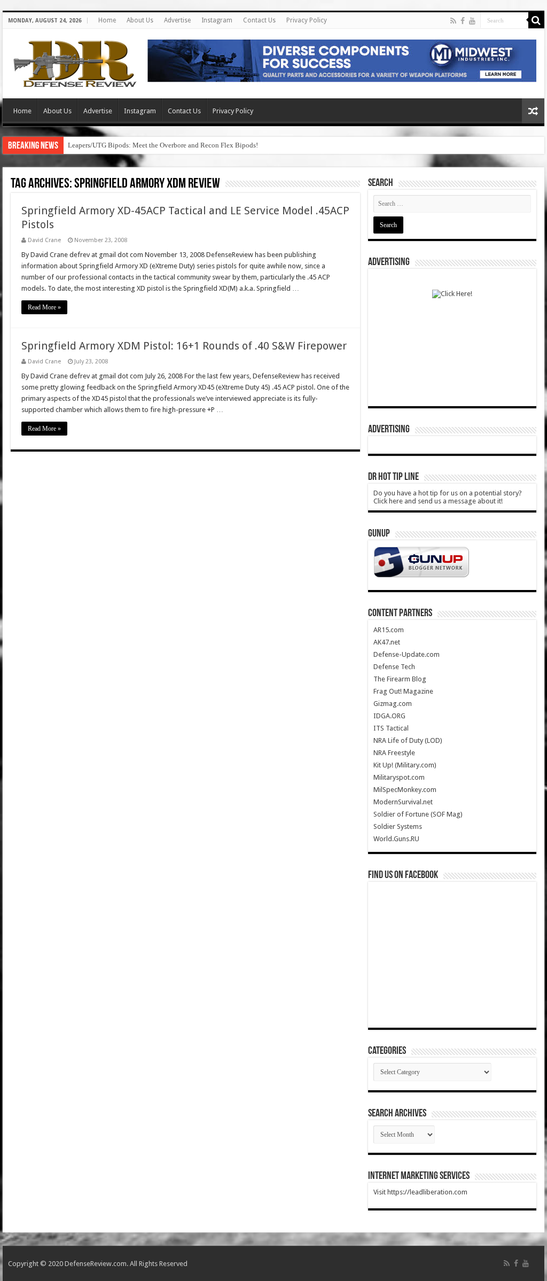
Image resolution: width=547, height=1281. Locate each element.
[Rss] (453, 20)
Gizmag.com (392, 704)
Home (107, 20)
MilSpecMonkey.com (404, 790)
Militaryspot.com (399, 777)
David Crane (44, 240)
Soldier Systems (397, 826)
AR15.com (388, 630)
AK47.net (386, 642)
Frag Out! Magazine (403, 691)
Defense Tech (394, 667)
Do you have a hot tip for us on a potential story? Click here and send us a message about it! (447, 497)
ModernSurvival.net (403, 802)
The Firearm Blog (399, 679)
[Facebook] (462, 20)
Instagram (216, 20)
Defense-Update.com (406, 654)
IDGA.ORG (389, 716)
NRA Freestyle (394, 753)
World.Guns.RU (396, 839)
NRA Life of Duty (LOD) (407, 740)
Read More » (44, 307)
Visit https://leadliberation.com (420, 1192)
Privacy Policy (306, 20)
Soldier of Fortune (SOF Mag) (418, 814)
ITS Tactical (391, 728)
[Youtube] (472, 20)
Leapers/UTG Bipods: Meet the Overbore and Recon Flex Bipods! (163, 145)
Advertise (177, 20)
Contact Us (259, 20)
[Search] (536, 20)
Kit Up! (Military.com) (404, 765)
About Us (140, 20)
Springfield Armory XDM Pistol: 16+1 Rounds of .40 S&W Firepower (184, 345)
